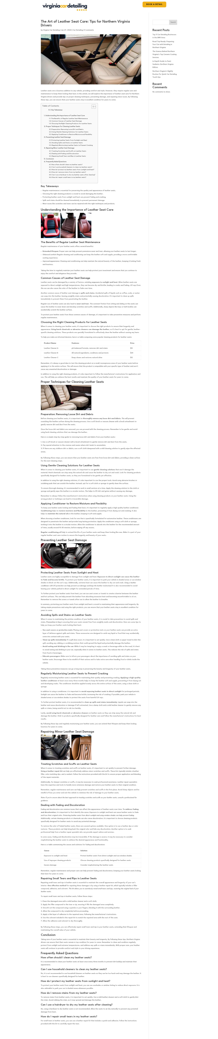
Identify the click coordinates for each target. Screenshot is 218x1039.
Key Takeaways (56, 110)
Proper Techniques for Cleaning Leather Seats (63, 126)
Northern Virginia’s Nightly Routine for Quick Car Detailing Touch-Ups (165, 74)
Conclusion (50, 159)
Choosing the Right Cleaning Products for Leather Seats (71, 123)
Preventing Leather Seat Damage (58, 137)
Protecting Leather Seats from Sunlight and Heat (69, 140)
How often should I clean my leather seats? (67, 164)
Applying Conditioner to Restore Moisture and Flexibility (72, 134)
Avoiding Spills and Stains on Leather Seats (67, 143)
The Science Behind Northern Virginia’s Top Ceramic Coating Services (164, 54)
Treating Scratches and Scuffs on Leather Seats (69, 151)
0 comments (89, 30)
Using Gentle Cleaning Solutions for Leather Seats (70, 132)
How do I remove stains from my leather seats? (69, 172)
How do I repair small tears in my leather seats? (69, 177)
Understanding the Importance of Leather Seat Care (65, 115)
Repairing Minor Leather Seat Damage (60, 148)
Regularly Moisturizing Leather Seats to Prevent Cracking (72, 145)
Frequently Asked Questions (56, 161)
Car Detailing (78, 30)
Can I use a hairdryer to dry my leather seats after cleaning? (73, 175)
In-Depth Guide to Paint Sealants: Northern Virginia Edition (163, 64)
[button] (92, 106)
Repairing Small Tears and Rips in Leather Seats (69, 156)
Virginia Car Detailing (51, 30)
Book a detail (154, 4)
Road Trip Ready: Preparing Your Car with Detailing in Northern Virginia (163, 44)
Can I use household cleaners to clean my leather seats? (72, 167)
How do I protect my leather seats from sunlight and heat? (73, 169)
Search (173, 22)
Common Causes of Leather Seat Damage (67, 121)
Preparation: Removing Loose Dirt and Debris (68, 129)
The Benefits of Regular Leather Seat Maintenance (69, 118)
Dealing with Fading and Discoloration (65, 153)
